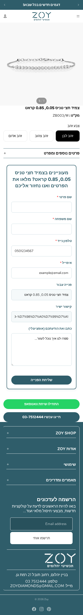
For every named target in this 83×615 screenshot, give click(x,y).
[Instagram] (41, 609)
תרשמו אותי (41, 538)
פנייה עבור (64, 285)
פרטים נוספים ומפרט (62, 153)
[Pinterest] (49, 609)
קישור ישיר (64, 307)
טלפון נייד (63, 241)
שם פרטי (64, 197)
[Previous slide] (4, 5)
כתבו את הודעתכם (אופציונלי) (50, 328)
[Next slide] (78, 5)
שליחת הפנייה (41, 380)
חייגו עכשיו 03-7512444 (41, 417)
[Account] (5, 16)
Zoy (46, 599)
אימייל (66, 263)
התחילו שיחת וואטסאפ (41, 404)
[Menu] (78, 16)
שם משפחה (62, 219)
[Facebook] (34, 609)
